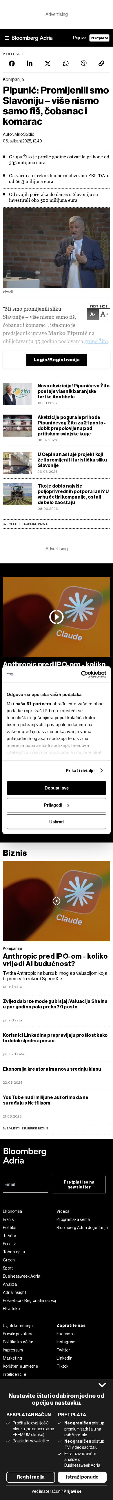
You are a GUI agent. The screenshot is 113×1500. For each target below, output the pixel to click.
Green (9, 1260)
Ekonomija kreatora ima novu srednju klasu (52, 1069)
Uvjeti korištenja (18, 1325)
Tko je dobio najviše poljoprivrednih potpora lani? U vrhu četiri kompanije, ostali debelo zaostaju (73, 494)
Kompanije (12, 948)
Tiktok (63, 1366)
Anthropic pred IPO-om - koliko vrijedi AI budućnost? (55, 960)
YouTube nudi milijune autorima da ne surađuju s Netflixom (46, 1100)
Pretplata (99, 38)
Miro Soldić (24, 134)
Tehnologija (14, 1252)
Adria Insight (14, 1292)
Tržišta (9, 1235)
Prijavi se (72, 1491)
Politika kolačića (18, 1342)
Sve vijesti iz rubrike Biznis (25, 523)
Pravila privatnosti (19, 1333)
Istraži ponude (82, 1477)
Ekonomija (12, 1211)
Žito (103, 341)
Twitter (63, 1350)
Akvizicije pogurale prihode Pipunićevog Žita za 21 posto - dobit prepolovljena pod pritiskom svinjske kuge (72, 426)
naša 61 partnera (33, 703)
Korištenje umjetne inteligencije (20, 1370)
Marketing (12, 1358)
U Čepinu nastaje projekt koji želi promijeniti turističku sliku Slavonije (72, 460)
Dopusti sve (57, 787)
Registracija (31, 1477)
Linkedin (64, 1358)
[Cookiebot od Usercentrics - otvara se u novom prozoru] (81, 674)
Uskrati (56, 821)
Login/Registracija (57, 359)
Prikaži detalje (80, 770)
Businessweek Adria (21, 1276)
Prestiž (9, 1243)
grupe (91, 341)
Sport (8, 1268)
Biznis (15, 853)
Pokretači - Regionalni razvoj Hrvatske (29, 1304)
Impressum (13, 1350)
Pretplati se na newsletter (79, 1185)
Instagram (66, 1342)
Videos (63, 1211)
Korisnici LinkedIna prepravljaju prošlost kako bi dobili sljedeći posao (55, 1037)
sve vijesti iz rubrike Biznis (25, 1128)
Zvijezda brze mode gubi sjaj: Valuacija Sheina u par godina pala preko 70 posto (55, 1004)
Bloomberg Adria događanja (82, 1227)
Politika (10, 1227)
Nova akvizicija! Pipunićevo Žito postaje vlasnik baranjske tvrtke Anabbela (74, 391)
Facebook (66, 1333)
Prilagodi (53, 805)
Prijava (79, 38)
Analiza (10, 1284)
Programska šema (73, 1219)
